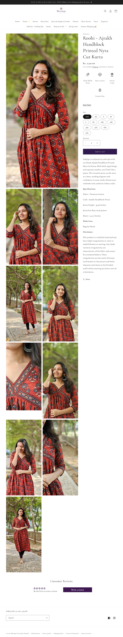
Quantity (86, 138)
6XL (105, 127)
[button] (60, 26)
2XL (102, 122)
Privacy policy (47, 633)
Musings (13, 633)
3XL (111, 122)
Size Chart (87, 105)
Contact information (72, 633)
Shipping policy (59, 633)
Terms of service (86, 633)
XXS (87, 117)
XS (96, 117)
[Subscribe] (46, 618)
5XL (96, 127)
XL (93, 122)
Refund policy (35, 633)
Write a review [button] (77, 590)
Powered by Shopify (23, 633)
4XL (87, 127)
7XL (87, 133)
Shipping (95, 67)
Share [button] (88, 279)
